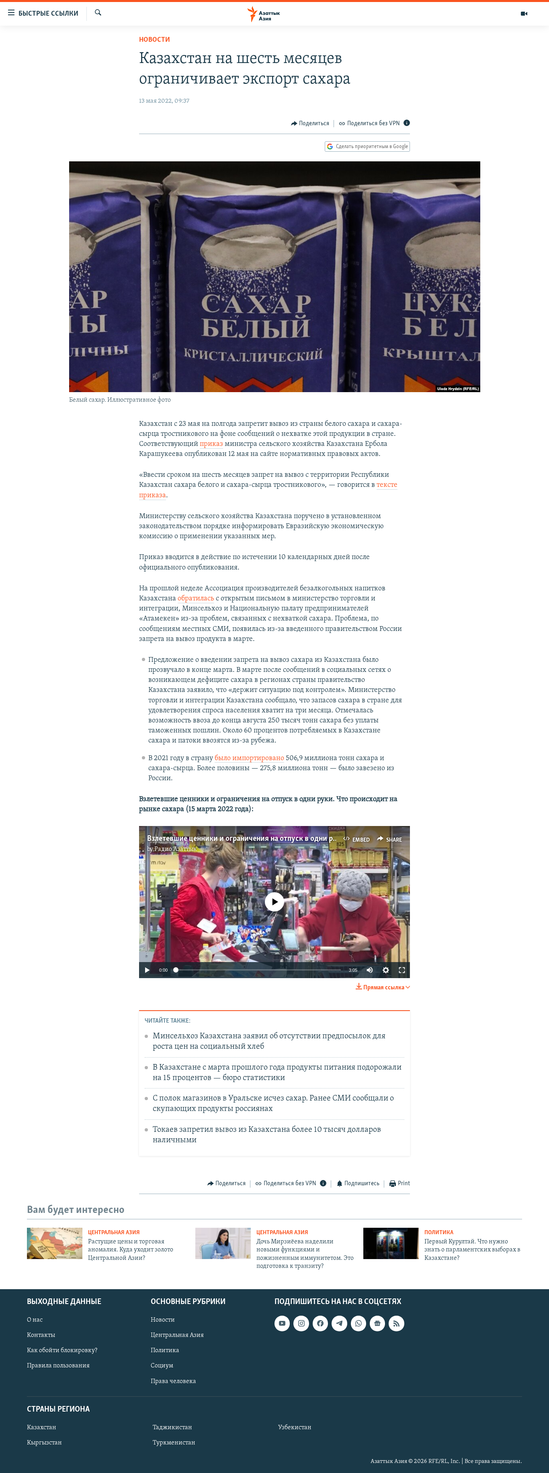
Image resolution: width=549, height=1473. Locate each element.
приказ (211, 444)
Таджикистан (172, 1427)
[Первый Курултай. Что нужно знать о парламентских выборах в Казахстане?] (391, 1243)
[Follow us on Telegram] (339, 1323)
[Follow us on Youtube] (282, 1323)
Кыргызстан (44, 1443)
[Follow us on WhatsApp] (358, 1323)
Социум (162, 1366)
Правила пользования (58, 1366)
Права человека (173, 1381)
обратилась (196, 598)
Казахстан (41, 1427)
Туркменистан (174, 1443)
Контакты (41, 1335)
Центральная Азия (114, 1233)
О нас (35, 1320)
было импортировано (249, 758)
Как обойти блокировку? (62, 1350)
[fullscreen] (402, 970)
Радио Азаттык (175, 849)
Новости (154, 40)
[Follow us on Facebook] (320, 1323)
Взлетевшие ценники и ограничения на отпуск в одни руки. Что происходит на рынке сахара (303, 839)
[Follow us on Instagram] (301, 1323)
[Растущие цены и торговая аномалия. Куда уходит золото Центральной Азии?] (54, 1243)
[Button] (310, 123)
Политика (438, 1233)
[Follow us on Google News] (377, 1323)
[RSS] (396, 1323)
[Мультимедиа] (524, 13)
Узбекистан (294, 1427)
